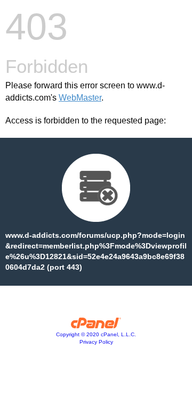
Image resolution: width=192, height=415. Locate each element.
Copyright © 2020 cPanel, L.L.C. (96, 334)
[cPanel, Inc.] (96, 325)
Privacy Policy (96, 342)
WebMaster (80, 97)
